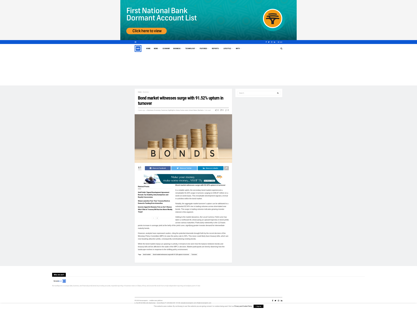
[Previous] (153, 218)
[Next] (157, 218)
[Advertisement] (208, 69)
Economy (166, 48)
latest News (193, 110)
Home (148, 48)
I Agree (258, 306)
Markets (201, 110)
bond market (147, 254)
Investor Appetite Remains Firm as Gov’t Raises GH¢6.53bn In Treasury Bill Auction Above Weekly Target (155, 209)
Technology (190, 48)
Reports (215, 48)
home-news (184, 110)
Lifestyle (227, 48)
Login (280, 42)
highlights (171, 110)
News (156, 48)
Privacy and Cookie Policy (243, 306)
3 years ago (141, 110)
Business (176, 48)
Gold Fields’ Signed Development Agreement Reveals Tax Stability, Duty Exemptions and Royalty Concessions (153, 194)
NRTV (238, 48)
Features (203, 48)
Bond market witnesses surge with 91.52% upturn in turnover (171, 254)
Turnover (194, 254)
